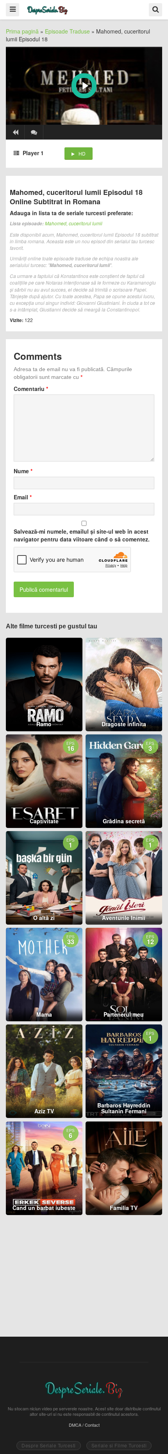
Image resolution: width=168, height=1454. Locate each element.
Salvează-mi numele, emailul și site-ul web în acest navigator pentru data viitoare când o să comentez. (82, 535)
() (34, 132)
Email (23, 497)
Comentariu (31, 389)
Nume (23, 471)
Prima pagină (22, 31)
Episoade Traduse (67, 31)
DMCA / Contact (84, 1425)
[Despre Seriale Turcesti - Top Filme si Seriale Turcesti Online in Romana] (47, 9)
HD (82, 153)
